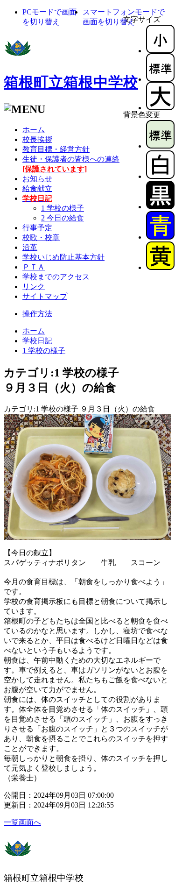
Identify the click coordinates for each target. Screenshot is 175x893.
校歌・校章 (41, 237)
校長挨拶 (37, 139)
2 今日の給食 (62, 218)
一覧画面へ (22, 822)
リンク (33, 287)
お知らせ (37, 179)
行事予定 (37, 228)
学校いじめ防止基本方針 (63, 257)
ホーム (33, 130)
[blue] (160, 237)
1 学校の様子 (62, 208)
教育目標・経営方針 (56, 149)
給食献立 (37, 188)
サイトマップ (44, 296)
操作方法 (37, 314)
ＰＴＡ (33, 267)
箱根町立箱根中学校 (71, 82)
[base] (160, 146)
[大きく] (160, 108)
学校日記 (37, 341)
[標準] (160, 79)
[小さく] (160, 51)
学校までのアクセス (56, 277)
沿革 (29, 247)
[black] (160, 207)
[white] (160, 176)
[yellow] (160, 267)
